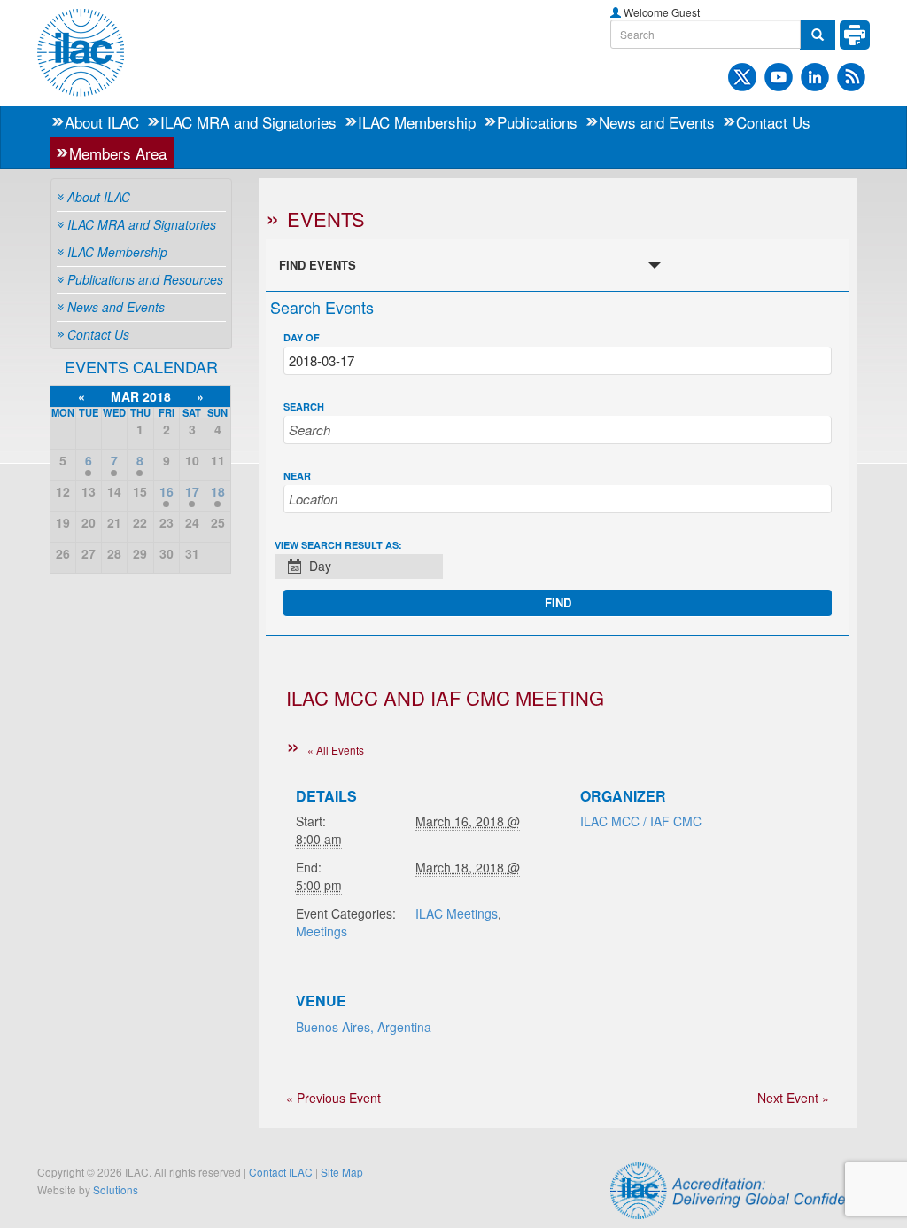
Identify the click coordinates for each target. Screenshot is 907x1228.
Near (297, 476)
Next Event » (793, 1098)
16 (166, 491)
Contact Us (773, 122)
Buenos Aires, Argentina (363, 1027)
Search (303, 406)
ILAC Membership (417, 122)
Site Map (342, 1171)
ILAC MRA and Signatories (248, 122)
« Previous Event (333, 1098)
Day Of (301, 337)
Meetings (321, 931)
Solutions (115, 1189)
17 (192, 491)
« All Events (335, 749)
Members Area (118, 153)
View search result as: (338, 545)
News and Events (657, 122)
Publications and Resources (145, 279)
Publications (537, 122)
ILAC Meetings (456, 913)
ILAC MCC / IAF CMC (641, 821)
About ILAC (102, 122)
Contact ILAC (281, 1171)
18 (218, 491)
